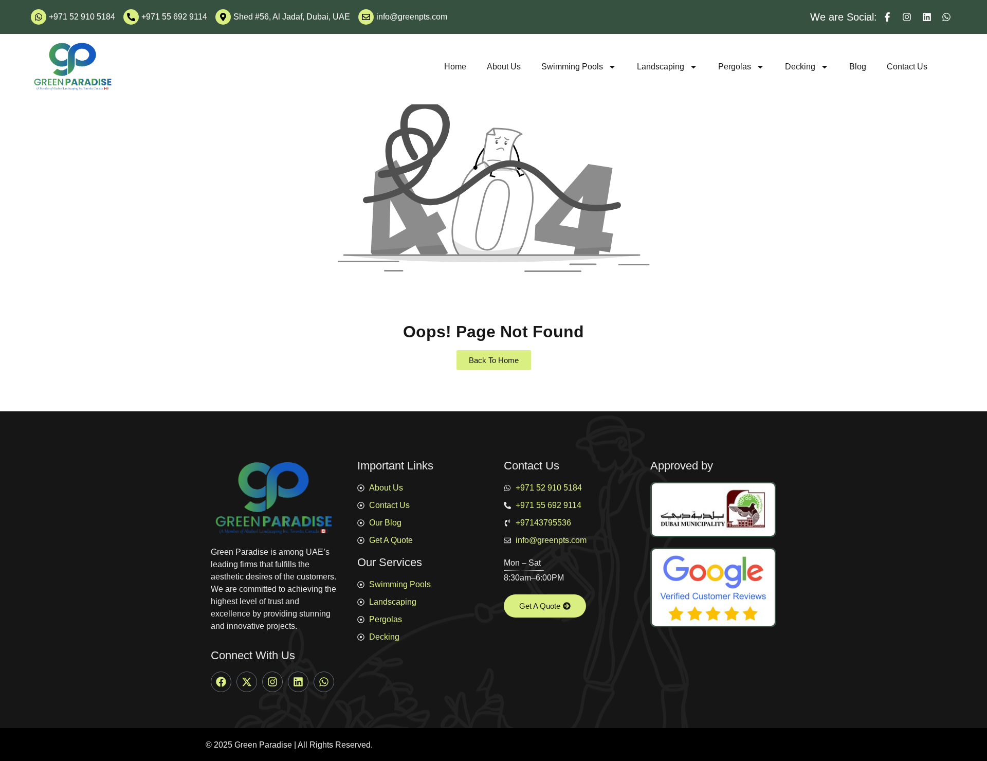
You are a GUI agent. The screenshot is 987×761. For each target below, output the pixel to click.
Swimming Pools (572, 66)
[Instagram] (272, 682)
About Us (504, 66)
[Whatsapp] (324, 682)
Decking (800, 66)
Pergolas (734, 66)
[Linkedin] (298, 682)
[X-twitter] (246, 682)
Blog (857, 66)
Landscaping (660, 66)
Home (455, 66)
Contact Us (907, 66)
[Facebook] (221, 682)
